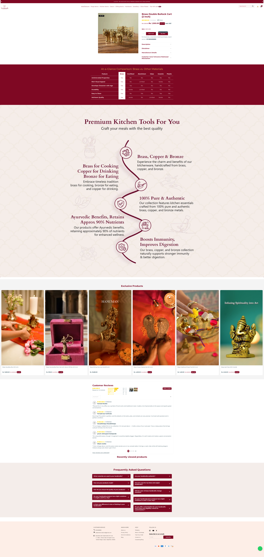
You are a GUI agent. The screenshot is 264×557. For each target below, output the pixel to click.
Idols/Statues (85, 6)
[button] (1, 1)
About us (123, 530)
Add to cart (151, 33)
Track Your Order (139, 535)
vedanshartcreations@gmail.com (103, 532)
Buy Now (163, 33)
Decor (112, 6)
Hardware (128, 6)
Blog (122, 537)
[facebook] (156, 530)
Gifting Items (119, 6)
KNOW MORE (125, 527)
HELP (136, 527)
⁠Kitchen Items (104, 6)
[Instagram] (149, 530)
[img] (101, 402)
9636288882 (98, 530)
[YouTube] (153, 530)
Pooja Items (94, 6)
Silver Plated (144, 6)
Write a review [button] (167, 388)
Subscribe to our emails (156, 534)
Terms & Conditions (125, 535)
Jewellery (136, 6)
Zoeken (253, 6)
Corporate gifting (139, 539)
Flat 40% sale (154, 6)
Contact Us (137, 537)
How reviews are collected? (100, 452)
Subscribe (168, 537)
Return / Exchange (139, 532)
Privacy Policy (124, 532)
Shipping (137, 530)
